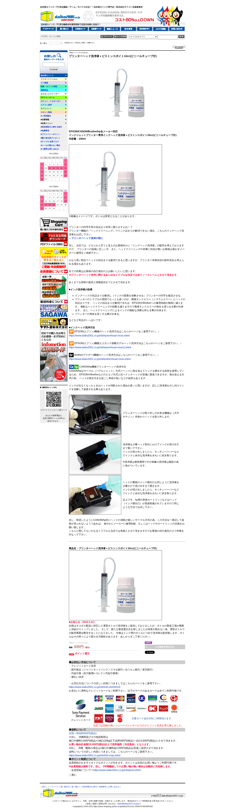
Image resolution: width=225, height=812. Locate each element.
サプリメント (46, 108)
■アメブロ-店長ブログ (50, 142)
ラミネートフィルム (49, 79)
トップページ (53, 787)
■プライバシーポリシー (50, 134)
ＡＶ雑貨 (44, 83)
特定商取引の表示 (89, 787)
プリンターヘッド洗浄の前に (87, 238)
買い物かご (76, 787)
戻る (44, 787)
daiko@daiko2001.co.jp (127, 804)
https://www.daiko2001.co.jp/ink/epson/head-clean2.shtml (100, 347)
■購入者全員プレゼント (50, 138)
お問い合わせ (113, 787)
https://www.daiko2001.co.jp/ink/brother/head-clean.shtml (100, 359)
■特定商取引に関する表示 (51, 127)
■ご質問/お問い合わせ (50, 149)
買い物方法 (65, 787)
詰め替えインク (47, 75)
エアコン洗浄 (46, 105)
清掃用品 (44, 90)
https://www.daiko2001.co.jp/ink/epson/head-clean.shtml (99, 335)
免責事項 (102, 787)
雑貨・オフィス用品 (49, 86)
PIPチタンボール (48, 97)
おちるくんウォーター (50, 94)
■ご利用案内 (46, 116)
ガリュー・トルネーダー (51, 101)
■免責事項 (45, 131)
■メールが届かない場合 (50, 145)
